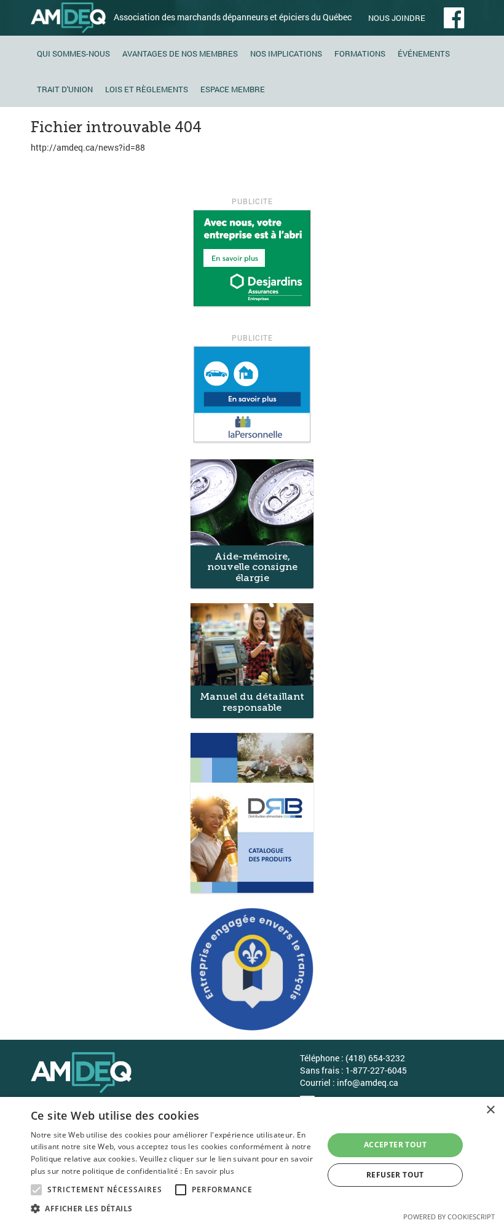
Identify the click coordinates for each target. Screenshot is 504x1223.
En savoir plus (209, 1171)
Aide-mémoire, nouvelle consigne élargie (252, 567)
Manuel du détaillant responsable (252, 702)
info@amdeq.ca (367, 1082)
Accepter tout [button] (395, 1144)
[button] (173, 1208)
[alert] (252, 1160)
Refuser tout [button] (395, 1175)
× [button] (490, 1110)
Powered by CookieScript (449, 1216)
